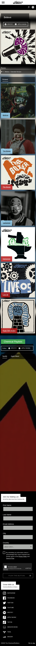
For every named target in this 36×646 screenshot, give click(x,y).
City (4, 533)
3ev (34, 643)
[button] (3, 2)
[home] (18, 2)
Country (6, 543)
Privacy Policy (23, 556)
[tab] (7, 79)
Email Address (8, 524)
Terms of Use (10, 558)
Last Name (7, 515)
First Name (7, 505)
